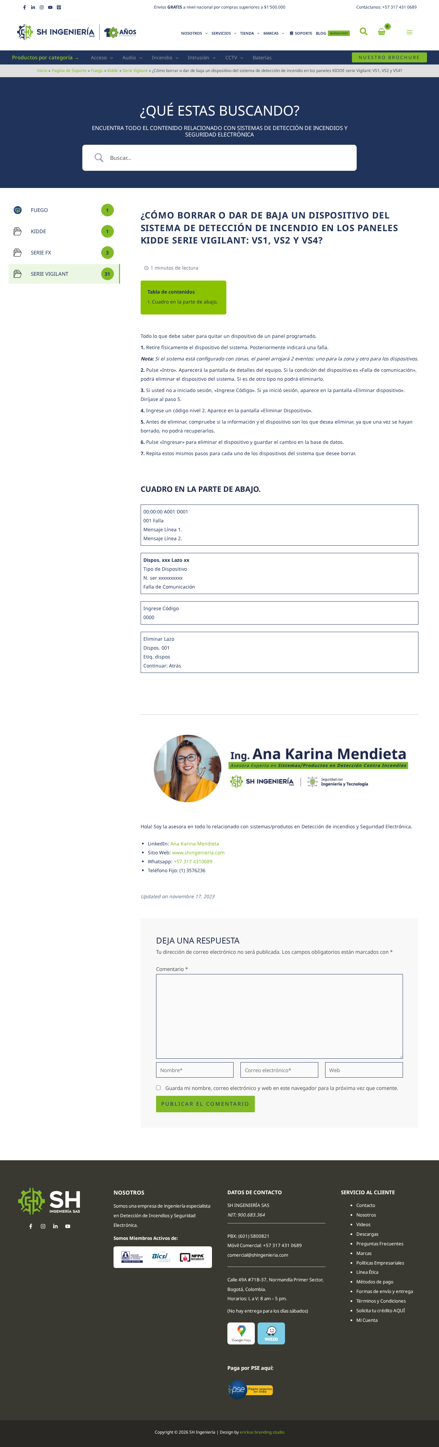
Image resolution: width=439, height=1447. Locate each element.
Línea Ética (367, 1272)
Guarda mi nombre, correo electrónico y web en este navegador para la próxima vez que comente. (281, 1087)
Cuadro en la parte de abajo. (185, 301)
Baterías (262, 57)
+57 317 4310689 (193, 861)
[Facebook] (24, 7)
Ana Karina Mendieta (194, 843)
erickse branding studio (262, 1432)
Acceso (99, 57)
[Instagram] (41, 7)
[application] (205, 33)
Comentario (172, 968)
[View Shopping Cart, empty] (381, 32)
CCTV (231, 57)
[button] (364, 32)
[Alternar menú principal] (409, 32)
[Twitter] (55, 1226)
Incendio (162, 57)
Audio (129, 57)
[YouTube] (50, 7)
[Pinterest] (59, 7)
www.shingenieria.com (198, 852)
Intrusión (198, 57)
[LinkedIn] (33, 7)
